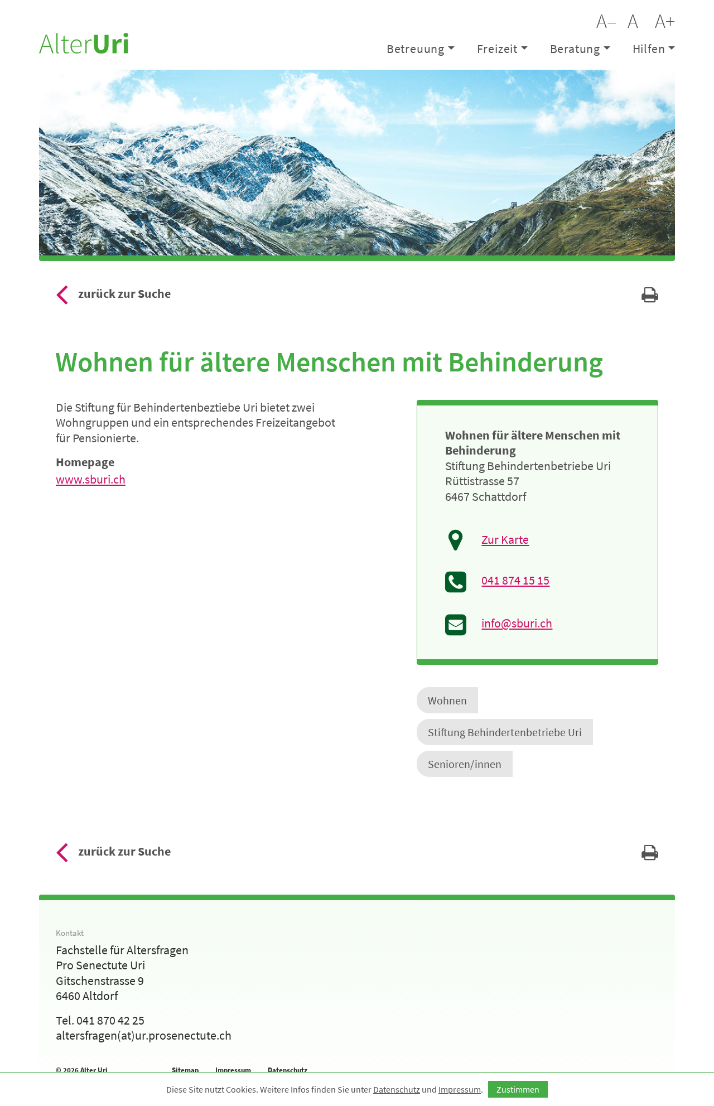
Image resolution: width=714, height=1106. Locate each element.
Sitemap (185, 1070)
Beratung (575, 48)
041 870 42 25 (110, 1020)
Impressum (233, 1070)
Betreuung (416, 48)
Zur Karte (505, 539)
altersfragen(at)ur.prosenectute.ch (143, 1035)
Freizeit (497, 48)
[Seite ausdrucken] (649, 297)
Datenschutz (287, 1070)
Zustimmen (517, 1089)
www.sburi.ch (91, 479)
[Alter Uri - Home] (83, 41)
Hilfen (649, 48)
